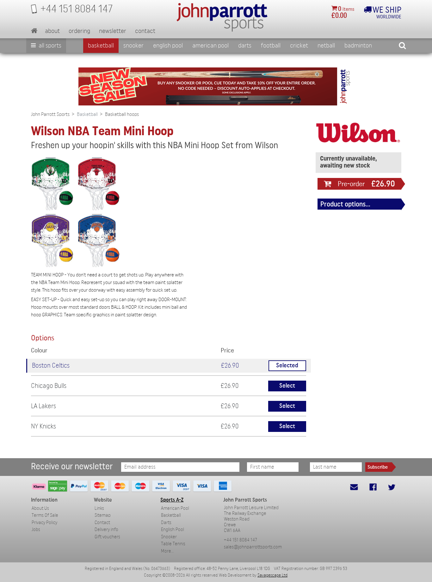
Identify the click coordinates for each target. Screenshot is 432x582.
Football (271, 45)
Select (287, 386)
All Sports (49, 45)
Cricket (299, 45)
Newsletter (112, 31)
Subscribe (377, 467)
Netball (326, 45)
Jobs (36, 529)
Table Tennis (173, 543)
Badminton (358, 45)
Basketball (101, 45)
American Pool (210, 45)
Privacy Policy (44, 522)
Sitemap (103, 515)
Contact (145, 31)
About (52, 31)
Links (99, 508)
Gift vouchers (107, 537)
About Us (40, 508)
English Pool (172, 529)
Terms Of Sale (45, 515)
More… (167, 551)
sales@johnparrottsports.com (253, 547)
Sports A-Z (171, 500)
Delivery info (106, 529)
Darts (244, 45)
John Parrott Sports (50, 114)
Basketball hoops (122, 114)
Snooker (133, 45)
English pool (168, 45)
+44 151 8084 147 (240, 540)
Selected (287, 366)
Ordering (79, 31)
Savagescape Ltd (272, 575)
